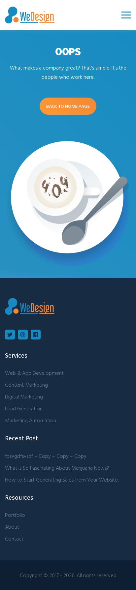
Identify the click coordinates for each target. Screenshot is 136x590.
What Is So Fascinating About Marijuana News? (57, 468)
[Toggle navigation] (126, 15)
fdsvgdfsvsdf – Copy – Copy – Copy (45, 456)
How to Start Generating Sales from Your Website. (62, 480)
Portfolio (15, 515)
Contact (14, 539)
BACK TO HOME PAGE (68, 106)
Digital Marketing (24, 396)
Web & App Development (34, 373)
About (12, 527)
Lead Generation (24, 408)
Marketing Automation (30, 420)
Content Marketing (26, 385)
